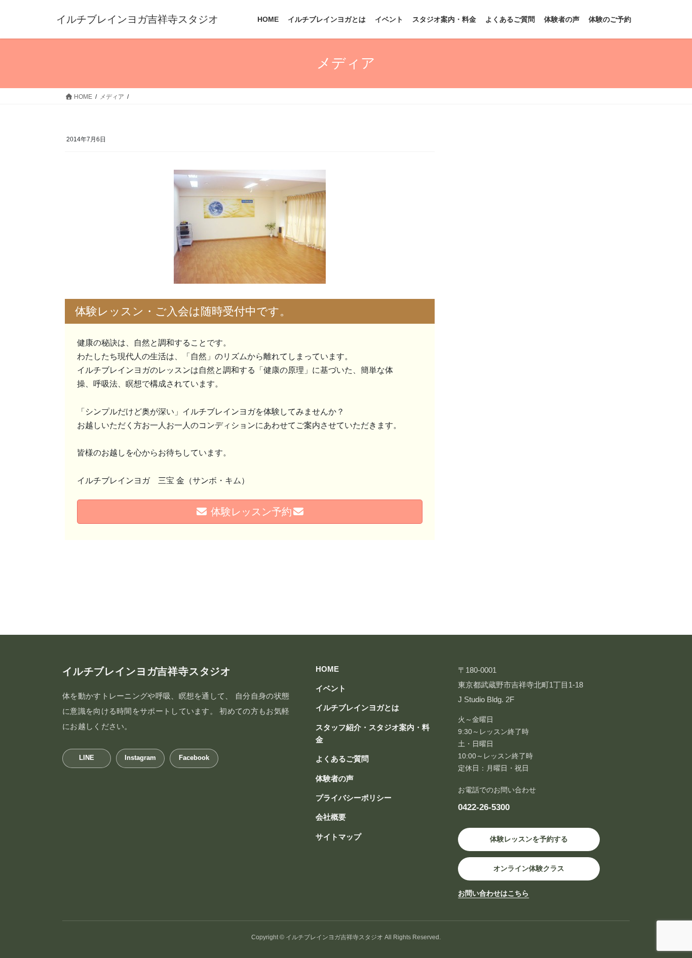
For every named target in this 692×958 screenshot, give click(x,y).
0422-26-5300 (484, 807)
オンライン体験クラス (528, 868)
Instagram (140, 757)
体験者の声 (335, 778)
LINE (86, 757)
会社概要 (331, 817)
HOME (327, 669)
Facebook (194, 757)
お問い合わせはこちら (493, 893)
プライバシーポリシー (354, 797)
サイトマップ (338, 836)
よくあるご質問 (342, 758)
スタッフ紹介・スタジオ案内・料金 (373, 733)
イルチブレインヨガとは (357, 707)
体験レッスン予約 (250, 511)
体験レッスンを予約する (529, 839)
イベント (331, 688)
